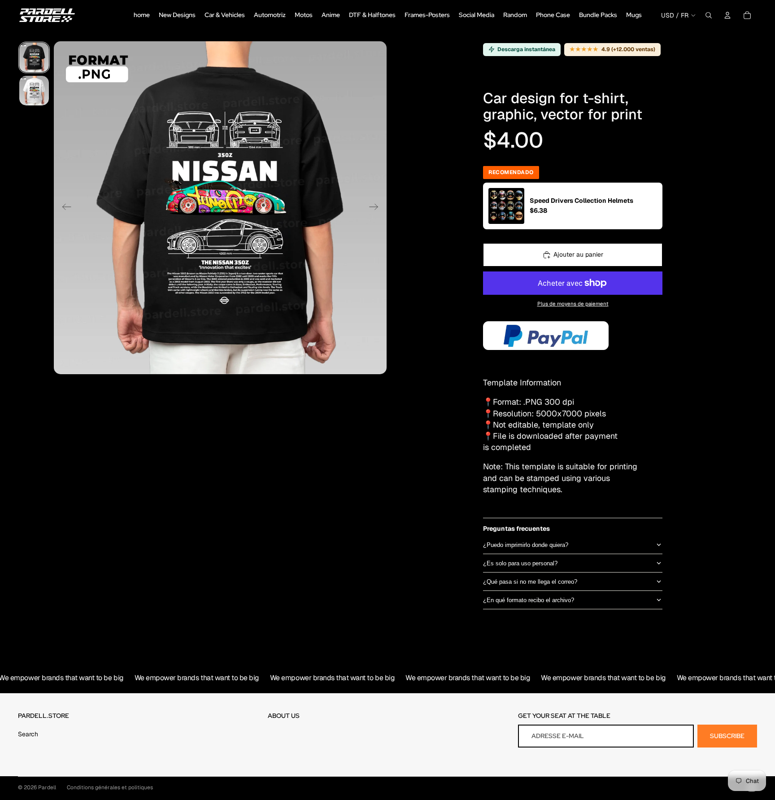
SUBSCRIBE (727, 736)
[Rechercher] (708, 15)
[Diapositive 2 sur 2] (34, 90)
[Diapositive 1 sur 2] (34, 57)
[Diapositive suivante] (376, 208)
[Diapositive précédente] (64, 208)
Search (28, 734)
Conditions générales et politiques (110, 787)
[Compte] (727, 15)
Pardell (47, 787)
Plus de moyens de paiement (573, 303)
